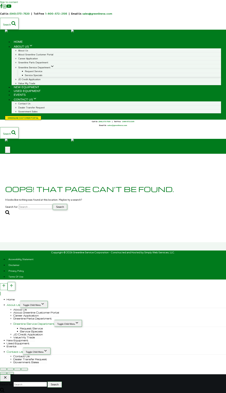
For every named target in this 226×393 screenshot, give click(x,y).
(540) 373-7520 (19, 13)
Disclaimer (14, 265)
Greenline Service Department (33, 323)
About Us (13, 304)
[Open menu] (7, 149)
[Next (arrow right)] (10, 373)
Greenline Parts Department (33, 62)
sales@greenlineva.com (97, 13)
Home (18, 41)
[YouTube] (9, 7)
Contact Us (15, 351)
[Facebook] (1, 7)
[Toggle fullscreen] (10, 369)
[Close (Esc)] (24, 369)
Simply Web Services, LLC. (159, 252)
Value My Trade (26, 83)
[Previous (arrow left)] (3, 373)
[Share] (17, 369)
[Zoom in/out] (3, 369)
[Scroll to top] (4, 286)
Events (20, 94)
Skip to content (9, 1)
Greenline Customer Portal (23, 118)
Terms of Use (15, 276)
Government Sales (28, 111)
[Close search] (5, 378)
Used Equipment (27, 91)
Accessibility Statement (20, 259)
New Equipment (26, 87)
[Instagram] (5, 7)
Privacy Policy (16, 270)
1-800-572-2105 (56, 13)
